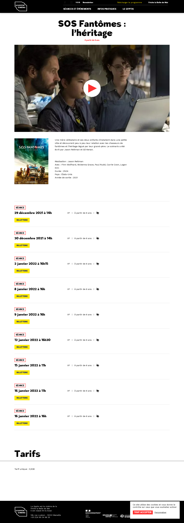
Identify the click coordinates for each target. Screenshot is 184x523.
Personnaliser (160, 512)
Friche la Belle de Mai (158, 2)
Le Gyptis (128, 9)
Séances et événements (77, 9)
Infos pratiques (107, 9)
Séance (20, 207)
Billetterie (22, 220)
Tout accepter (142, 512)
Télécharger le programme (129, 2)
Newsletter (88, 2)
